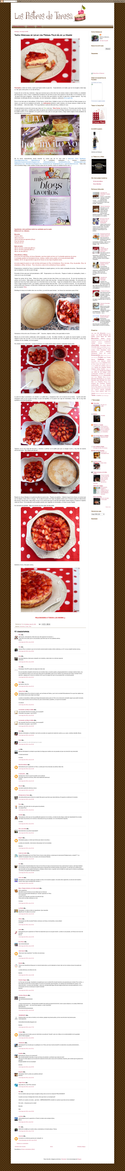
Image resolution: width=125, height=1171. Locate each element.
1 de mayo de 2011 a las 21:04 (26, 759)
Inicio (51, 1146)
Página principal (18, 26)
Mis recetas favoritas (98, 450)
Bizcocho (95, 338)
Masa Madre (94, 377)
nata (97, 380)
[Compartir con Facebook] (48, 624)
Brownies (93, 340)
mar (20, 863)
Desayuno (94, 353)
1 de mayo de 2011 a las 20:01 (26, 677)
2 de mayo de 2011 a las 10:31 (26, 924)
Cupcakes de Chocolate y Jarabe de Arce (105, 194)
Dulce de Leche (105, 353)
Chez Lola (21, 877)
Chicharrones (108, 343)
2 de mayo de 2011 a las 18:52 (26, 1038)
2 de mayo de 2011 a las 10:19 (26, 914)
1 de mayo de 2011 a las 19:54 (26, 651)
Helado (98, 369)
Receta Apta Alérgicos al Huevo (99, 386)
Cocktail (101, 347)
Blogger (79, 1159)
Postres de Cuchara (98, 383)
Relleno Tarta (103, 391)
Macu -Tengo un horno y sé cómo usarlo (29, 888)
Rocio (20, 682)
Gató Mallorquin (102, 361)
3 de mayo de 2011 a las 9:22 (26, 1122)
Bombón (109, 338)
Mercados (108, 377)
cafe (107, 340)
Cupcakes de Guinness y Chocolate (103, 279)
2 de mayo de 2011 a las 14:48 (26, 975)
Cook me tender (23, 853)
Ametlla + (93, 334)
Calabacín (93, 341)
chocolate (95, 345)
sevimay (21, 1116)
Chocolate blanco (105, 345)
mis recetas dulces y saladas (101, 435)
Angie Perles (22, 1082)
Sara (20, 666)
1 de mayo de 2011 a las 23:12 (26, 833)
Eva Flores (21, 941)
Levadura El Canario (105, 373)
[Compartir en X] (46, 624)
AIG (98, 333)
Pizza (109, 381)
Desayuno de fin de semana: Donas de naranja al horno (105, 235)
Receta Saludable (105, 389)
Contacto (31, 26)
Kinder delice (104, 462)
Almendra (103, 333)
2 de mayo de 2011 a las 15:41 (26, 990)
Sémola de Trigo (99, 393)
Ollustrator (63, 1159)
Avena (98, 336)
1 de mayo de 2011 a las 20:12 (26, 686)
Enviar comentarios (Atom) (28, 1149)
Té (96, 395)
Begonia (21, 1072)
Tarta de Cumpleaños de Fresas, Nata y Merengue (104, 249)
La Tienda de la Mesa (104, 370)
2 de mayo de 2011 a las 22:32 (26, 1086)
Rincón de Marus (23, 764)
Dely (20, 656)
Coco (104, 347)
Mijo (104, 378)
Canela (93, 343)
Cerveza (100, 343)
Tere (20, 647)
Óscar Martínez (97, 184)
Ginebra (93, 362)
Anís (97, 334)
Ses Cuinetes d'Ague (98, 446)
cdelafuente (22, 1042)
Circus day (96, 403)
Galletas (101, 359)
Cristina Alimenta (23, 995)
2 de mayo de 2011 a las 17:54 (26, 1027)
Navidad (102, 380)
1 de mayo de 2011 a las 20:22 (26, 715)
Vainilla (99, 395)
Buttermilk (103, 340)
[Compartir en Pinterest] (49, 624)
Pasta (96, 381)
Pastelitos (100, 381)
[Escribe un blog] (44, 624)
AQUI (72, 258)
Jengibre (95, 370)
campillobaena (107, 341)
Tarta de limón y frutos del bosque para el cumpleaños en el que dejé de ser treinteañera (105, 429)
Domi (20, 731)
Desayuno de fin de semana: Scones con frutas (105, 264)
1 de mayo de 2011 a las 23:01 (26, 823)
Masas (100, 377)
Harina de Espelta (100, 367)
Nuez (109, 380)
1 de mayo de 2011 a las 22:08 (26, 799)
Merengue (93, 378)
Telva (25, 287)
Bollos (103, 338)
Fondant (105, 355)
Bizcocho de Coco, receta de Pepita (105, 316)
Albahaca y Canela (98, 425)
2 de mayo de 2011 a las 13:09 (26, 946)
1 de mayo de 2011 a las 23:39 (26, 872)
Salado (93, 393)
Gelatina (109, 361)
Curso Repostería (101, 350)
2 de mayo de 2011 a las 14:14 (26, 958)
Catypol (21, 1032)
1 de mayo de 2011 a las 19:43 (26, 642)
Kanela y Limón (97, 461)
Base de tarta (106, 336)
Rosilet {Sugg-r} (23, 980)
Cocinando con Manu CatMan (26, 709)
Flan (102, 355)
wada (20, 929)
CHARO (21, 815)
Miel (20, 1091)
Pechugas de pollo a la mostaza (100, 448)
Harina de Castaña (100, 364)
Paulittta (21, 1053)
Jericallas (103, 415)
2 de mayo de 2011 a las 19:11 (26, 1048)
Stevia (109, 393)
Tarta (30, 626)
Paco (20, 804)
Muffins (109, 378)
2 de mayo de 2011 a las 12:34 (26, 937)
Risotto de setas (104, 437)
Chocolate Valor (95, 347)
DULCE (20, 786)
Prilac (101, 385)
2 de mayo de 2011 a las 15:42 (26, 1010)
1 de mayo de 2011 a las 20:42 (26, 735)
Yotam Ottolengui (104, 395)
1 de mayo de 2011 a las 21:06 (26, 768)
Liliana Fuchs (22, 691)
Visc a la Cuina (22, 828)
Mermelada (99, 378)
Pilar (20, 634)
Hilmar (20, 919)
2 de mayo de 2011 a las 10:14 (26, 903)
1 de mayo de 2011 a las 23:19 (26, 858)
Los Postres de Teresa (96, 82)
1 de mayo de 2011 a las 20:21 (26, 704)
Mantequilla (107, 375)
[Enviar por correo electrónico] (42, 624)
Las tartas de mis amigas (98, 372)
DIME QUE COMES (98, 486)
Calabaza (100, 341)
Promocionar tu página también (98, 101)
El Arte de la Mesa (98, 181)
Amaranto (108, 333)
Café (109, 340)
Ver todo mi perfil (104, 40)
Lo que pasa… (22, 773)
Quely (104, 385)
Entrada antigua (81, 1146)
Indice (39, 26)
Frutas (26, 626)
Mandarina (101, 375)
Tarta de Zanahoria (105, 206)
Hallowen (105, 362)
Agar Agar (93, 333)
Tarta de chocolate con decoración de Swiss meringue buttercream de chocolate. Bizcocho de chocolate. (101, 479)
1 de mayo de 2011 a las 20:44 (26, 744)
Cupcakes (99, 348)
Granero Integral (98, 362)
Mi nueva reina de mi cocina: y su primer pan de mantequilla (104, 220)
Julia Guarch (22, 951)
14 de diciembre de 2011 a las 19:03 (28, 1140)
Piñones (105, 381)
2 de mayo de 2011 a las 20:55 (26, 1067)
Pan (92, 381)
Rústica (95, 414)
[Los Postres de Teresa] (96, 99)
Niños (106, 380)
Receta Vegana (95, 391)
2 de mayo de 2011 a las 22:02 (26, 1077)
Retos (109, 391)
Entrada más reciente (20, 1146)
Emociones (22, 626)
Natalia (20, 963)
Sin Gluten (105, 393)
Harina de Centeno (100, 365)
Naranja (93, 380)
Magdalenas (94, 375)
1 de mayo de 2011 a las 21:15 (26, 781)
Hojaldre (103, 369)
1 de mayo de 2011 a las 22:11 (26, 810)
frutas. (105, 357)
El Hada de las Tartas (24, 795)
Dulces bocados (97, 496)
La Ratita (21, 908)
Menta (104, 377)
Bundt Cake (98, 340)
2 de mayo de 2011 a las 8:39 (26, 883)
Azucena (21, 1136)
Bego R (20, 837)
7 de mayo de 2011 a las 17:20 (26, 1131)
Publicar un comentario (22, 1143)
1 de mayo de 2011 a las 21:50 (26, 790)
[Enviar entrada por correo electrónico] (39, 624)
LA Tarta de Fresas (104, 291)
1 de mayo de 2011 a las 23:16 (26, 848)
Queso (109, 385)
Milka (106, 378)
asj (19, 749)
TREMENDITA (22, 1015)
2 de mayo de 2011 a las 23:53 (26, 1111)
